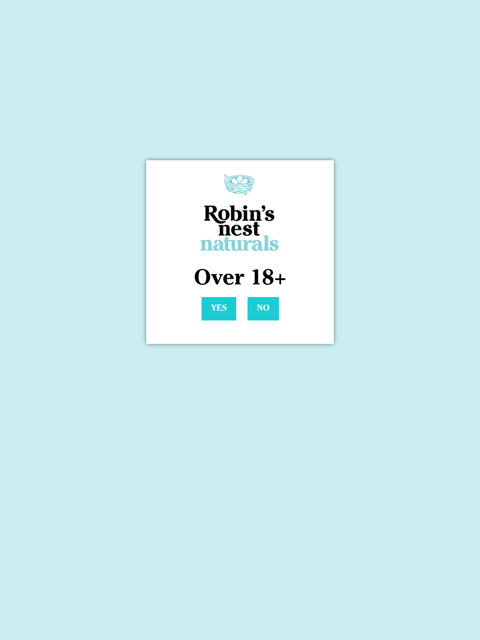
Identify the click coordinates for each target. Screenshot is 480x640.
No (263, 309)
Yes (219, 309)
